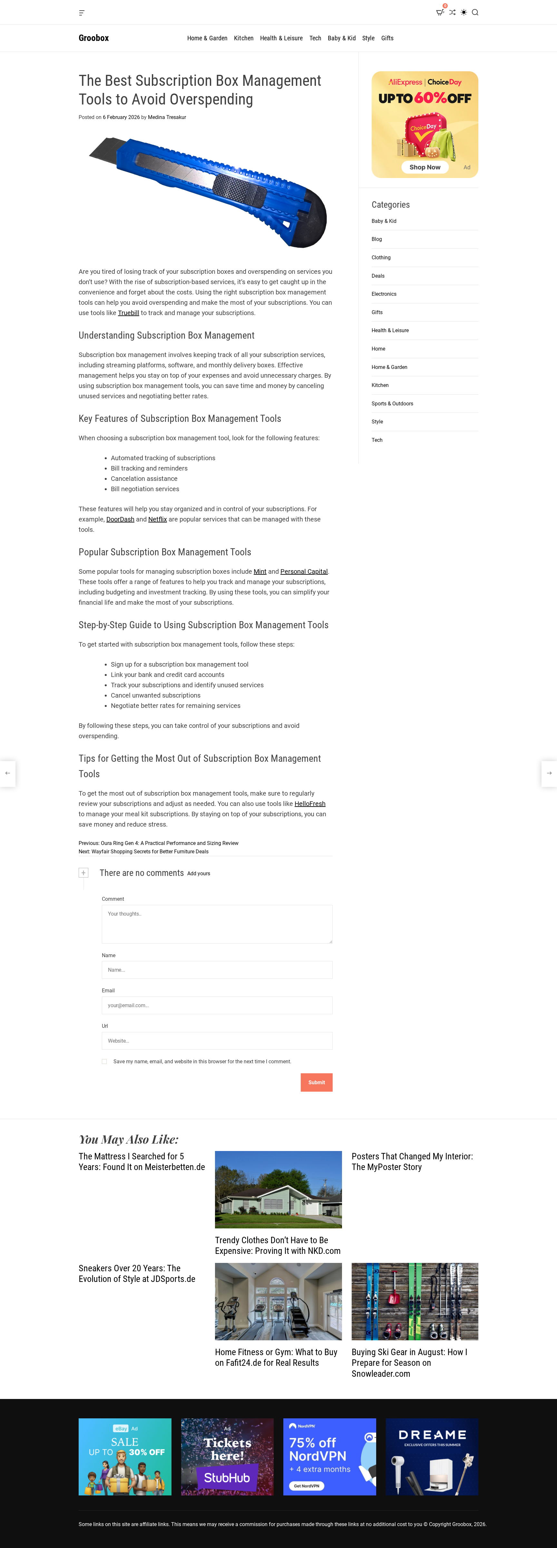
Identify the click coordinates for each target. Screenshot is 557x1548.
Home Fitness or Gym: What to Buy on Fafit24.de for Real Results (276, 1357)
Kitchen (244, 38)
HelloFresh (310, 804)
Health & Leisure (281, 38)
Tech (315, 38)
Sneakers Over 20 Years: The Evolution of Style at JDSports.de (137, 1274)
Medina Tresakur (167, 117)
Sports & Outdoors (392, 404)
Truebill (128, 313)
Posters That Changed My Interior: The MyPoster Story (412, 1162)
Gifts (387, 38)
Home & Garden (207, 38)
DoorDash (120, 519)
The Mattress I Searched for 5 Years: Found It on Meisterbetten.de (142, 1162)
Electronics (384, 294)
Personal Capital (304, 571)
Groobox (94, 38)
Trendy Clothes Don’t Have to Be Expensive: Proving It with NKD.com (278, 1245)
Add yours (198, 873)
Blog (377, 239)
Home (378, 349)
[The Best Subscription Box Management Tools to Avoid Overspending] (7, 774)
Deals (378, 276)
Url (105, 1026)
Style (368, 38)
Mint (260, 571)
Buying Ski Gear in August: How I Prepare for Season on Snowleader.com (409, 1363)
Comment (113, 899)
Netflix (157, 519)
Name (108, 955)
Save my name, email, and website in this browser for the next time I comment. (202, 1061)
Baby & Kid (342, 38)
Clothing (381, 257)
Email (108, 990)
